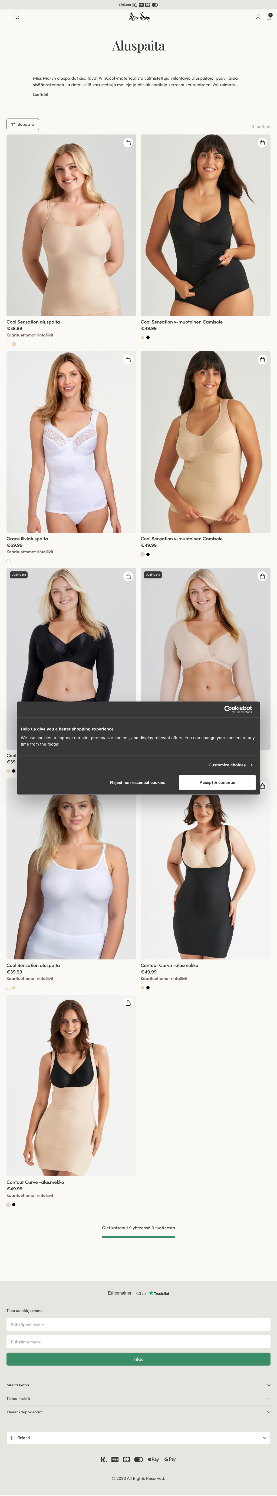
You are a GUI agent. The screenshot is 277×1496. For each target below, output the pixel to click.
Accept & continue (217, 782)
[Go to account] (258, 17)
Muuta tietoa (17, 1385)
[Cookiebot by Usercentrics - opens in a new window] (232, 710)
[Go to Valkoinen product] (8, 561)
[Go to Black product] (148, 554)
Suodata (26, 124)
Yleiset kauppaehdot (24, 1412)
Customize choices (227, 765)
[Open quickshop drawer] (128, 142)
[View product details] (71, 331)
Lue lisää (40, 94)
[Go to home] (139, 17)
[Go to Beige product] (13, 344)
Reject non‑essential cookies (137, 782)
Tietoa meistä (18, 1398)
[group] (71, 225)
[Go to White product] (8, 344)
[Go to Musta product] (148, 337)
